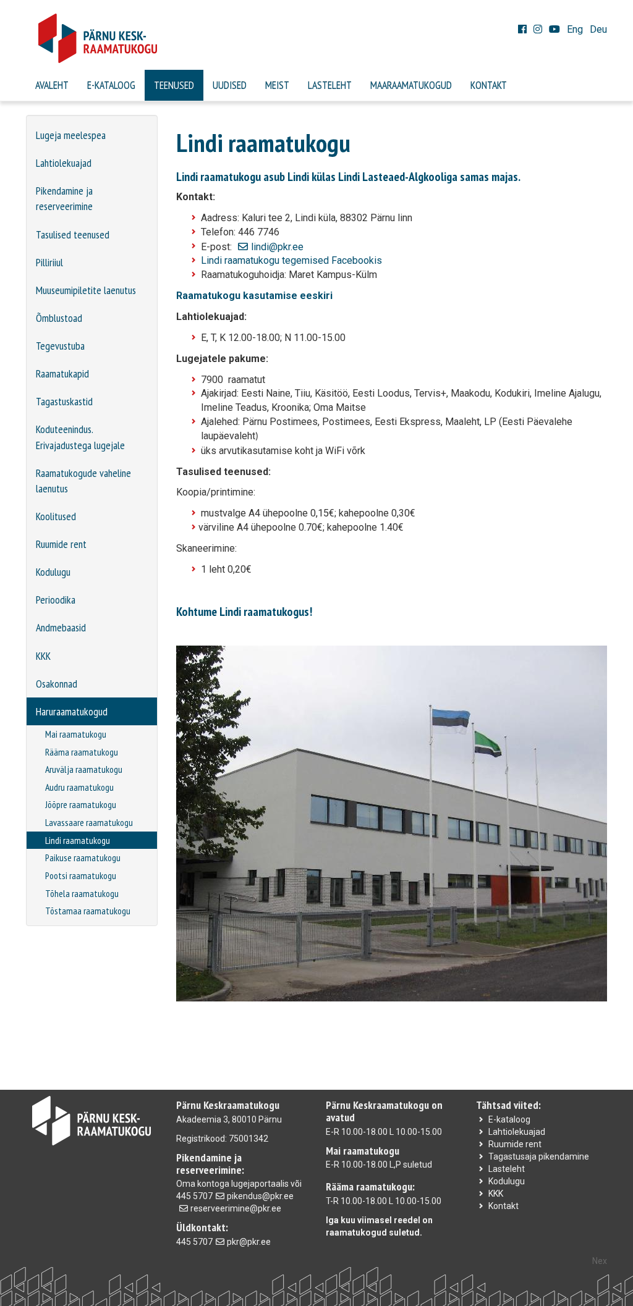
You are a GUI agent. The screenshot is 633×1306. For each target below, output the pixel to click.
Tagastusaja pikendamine (538, 1156)
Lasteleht (330, 85)
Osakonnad (56, 683)
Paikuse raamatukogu (83, 857)
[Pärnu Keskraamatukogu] (316, 38)
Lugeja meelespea (71, 135)
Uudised (230, 85)
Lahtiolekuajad (63, 163)
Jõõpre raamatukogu (80, 804)
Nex (599, 1261)
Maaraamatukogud (411, 85)
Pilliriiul (49, 262)
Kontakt (488, 85)
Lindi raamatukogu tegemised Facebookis (291, 260)
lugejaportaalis (260, 1184)
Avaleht (52, 85)
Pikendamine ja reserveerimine (64, 198)
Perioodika (55, 599)
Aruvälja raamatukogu (83, 769)
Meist (277, 85)
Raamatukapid (62, 373)
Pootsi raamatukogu (80, 875)
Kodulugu (53, 572)
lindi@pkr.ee (277, 247)
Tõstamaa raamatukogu (87, 910)
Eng (575, 29)
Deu (598, 29)
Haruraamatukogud (72, 711)
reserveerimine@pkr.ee (235, 1208)
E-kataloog (111, 85)
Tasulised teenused (72, 234)
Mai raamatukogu (75, 734)
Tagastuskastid (64, 401)
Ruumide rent (61, 544)
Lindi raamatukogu (77, 840)
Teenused (174, 85)
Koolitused (56, 516)
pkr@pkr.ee (249, 1242)
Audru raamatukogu (79, 787)
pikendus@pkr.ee (260, 1196)
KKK (43, 656)
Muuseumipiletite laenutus (86, 290)
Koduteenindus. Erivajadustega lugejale (80, 437)
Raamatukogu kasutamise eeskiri (254, 295)
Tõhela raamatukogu (82, 893)
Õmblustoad (59, 318)
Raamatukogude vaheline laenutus (83, 480)
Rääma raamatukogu (81, 752)
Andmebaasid (61, 627)
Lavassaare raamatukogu (89, 822)
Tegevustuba (60, 346)
